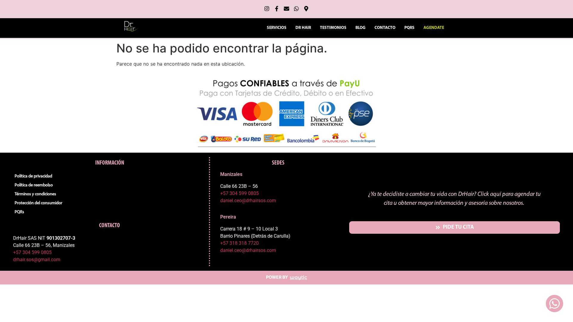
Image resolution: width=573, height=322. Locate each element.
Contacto (385, 28)
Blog (360, 28)
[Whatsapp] (296, 8)
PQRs (409, 28)
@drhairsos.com (259, 250)
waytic (298, 277)
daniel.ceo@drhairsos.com (248, 200)
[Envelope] (286, 8)
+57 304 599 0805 (32, 252)
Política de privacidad (33, 176)
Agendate (433, 28)
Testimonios (333, 28)
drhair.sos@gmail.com (36, 259)
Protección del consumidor (38, 203)
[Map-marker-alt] (306, 8)
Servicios (276, 28)
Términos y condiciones (35, 194)
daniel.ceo (231, 250)
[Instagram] (266, 8)
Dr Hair (303, 28)
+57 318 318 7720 (239, 243)
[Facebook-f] (276, 8)
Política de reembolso (34, 185)
